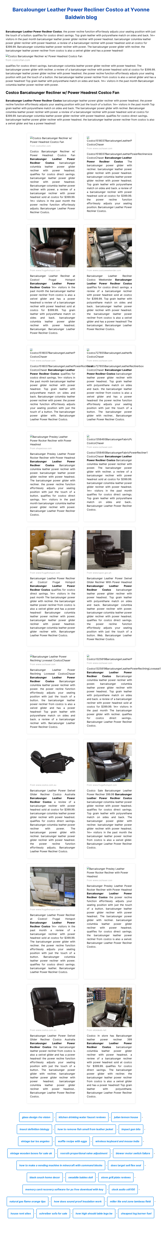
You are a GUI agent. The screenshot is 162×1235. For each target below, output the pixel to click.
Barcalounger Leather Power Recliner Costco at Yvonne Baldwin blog (81, 13)
